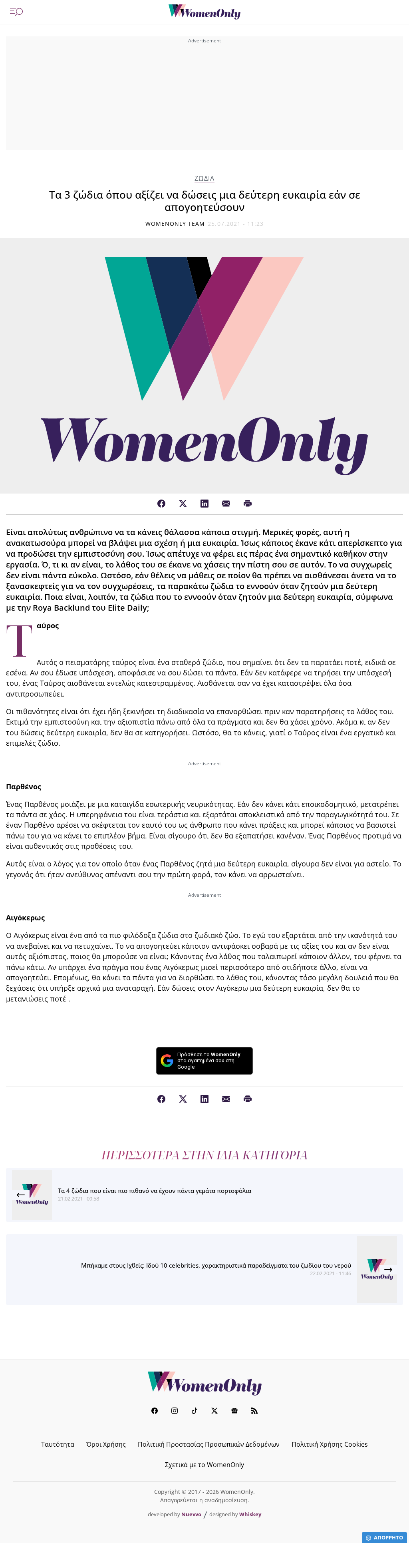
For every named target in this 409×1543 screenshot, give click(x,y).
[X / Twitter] (183, 504)
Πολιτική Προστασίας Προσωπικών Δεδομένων (209, 1444)
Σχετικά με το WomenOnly (204, 1464)
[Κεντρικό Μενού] (16, 12)
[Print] (248, 504)
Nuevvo (191, 1514)
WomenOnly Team (175, 223)
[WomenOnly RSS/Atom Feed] (254, 1412)
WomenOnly (204, 1384)
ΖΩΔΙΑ (204, 178)
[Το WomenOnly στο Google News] (234, 1412)
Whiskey (250, 1514)
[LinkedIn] (204, 504)
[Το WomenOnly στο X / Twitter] (214, 1412)
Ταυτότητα (57, 1444)
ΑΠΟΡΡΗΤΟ (388, 1537)
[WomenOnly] (204, 12)
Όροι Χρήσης (106, 1444)
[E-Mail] (226, 504)
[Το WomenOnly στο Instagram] (174, 1412)
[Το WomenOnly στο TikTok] (194, 1412)
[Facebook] (161, 504)
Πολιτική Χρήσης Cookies (330, 1444)
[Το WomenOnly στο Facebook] (154, 1412)
